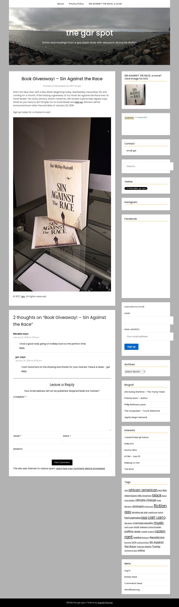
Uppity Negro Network (135, 417)
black (156, 495)
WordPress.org (132, 589)
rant (128, 537)
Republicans (157, 537)
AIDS (160, 490)
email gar (131, 150)
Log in (127, 570)
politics (129, 531)
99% (126, 490)
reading (137, 537)
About (60, 3)
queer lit (151, 532)
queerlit (144, 532)
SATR (134, 542)
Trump (156, 546)
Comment (19, 397)
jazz (144, 517)
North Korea (128, 527)
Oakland (143, 527)
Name (17, 436)
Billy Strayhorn (145, 495)
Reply (22, 347)
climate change (145, 500)
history (160, 512)
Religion (145, 537)
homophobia (132, 518)
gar (79, 85)
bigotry (134, 495)
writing (141, 550)
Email (67, 436)
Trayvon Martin (144, 546)
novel (136, 527)
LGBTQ (161, 518)
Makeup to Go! (132, 462)
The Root (129, 469)
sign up (79, 102)
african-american (143, 490)
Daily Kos (129, 443)
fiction (160, 506)
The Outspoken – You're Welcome (142, 410)
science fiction (143, 542)
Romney (127, 542)
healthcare (152, 512)
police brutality (154, 527)
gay (127, 511)
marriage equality (143, 523)
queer (137, 531)
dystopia (138, 506)
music (159, 522)
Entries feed (130, 576)
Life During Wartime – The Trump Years (144, 391)
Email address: (132, 329)
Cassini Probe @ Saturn (136, 437)
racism (160, 531)
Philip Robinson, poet (135, 404)
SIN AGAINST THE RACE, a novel (105, 3)
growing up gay (140, 512)
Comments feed (133, 583)
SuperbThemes (105, 602)
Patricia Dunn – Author (136, 398)
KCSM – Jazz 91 (132, 456)
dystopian (148, 506)
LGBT (152, 517)
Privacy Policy (76, 3)
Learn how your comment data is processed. (80, 468)
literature (128, 523)
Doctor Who (130, 450)
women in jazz (130, 550)
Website (18, 449)
